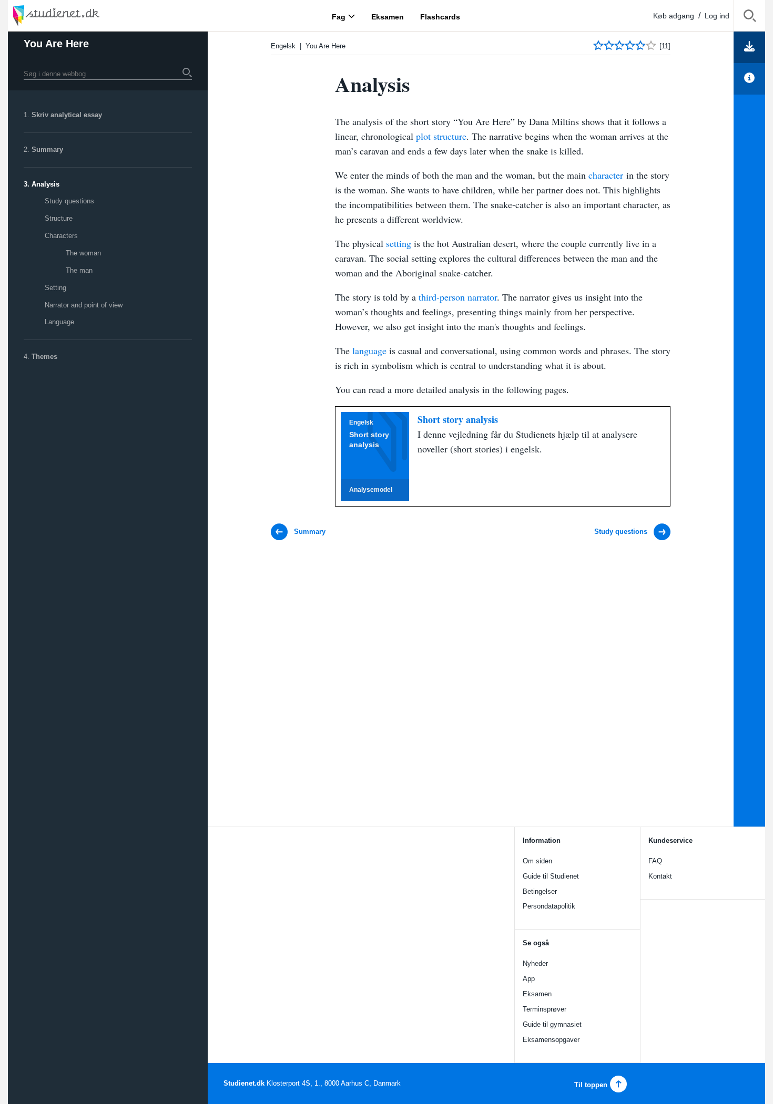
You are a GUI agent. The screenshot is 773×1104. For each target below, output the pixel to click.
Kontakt (660, 876)
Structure (59, 218)
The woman (83, 253)
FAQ (655, 861)
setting (400, 243)
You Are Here (56, 43)
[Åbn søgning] (749, 17)
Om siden (537, 861)
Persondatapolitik (549, 906)
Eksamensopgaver (551, 1040)
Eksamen (537, 994)
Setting (55, 288)
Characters (61, 236)
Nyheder (535, 963)
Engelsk (283, 46)
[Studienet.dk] (81, 15)
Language (59, 322)
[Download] (749, 47)
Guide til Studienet (551, 876)
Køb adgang (673, 16)
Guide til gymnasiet (552, 1024)
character (607, 175)
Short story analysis (458, 419)
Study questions (69, 201)
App (529, 979)
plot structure (441, 136)
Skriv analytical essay (67, 115)
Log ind (717, 16)
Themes (44, 356)
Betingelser (540, 891)
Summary (47, 149)
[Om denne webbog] (749, 79)
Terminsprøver (544, 1009)
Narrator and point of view (84, 305)
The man (79, 270)
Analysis (45, 184)
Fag (338, 16)
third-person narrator (458, 297)
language (369, 350)
